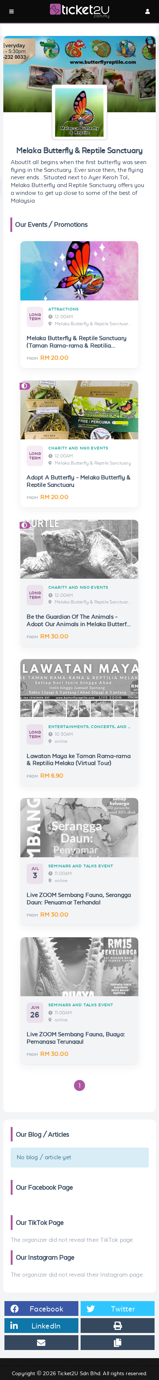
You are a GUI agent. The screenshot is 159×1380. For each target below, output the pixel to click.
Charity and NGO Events (78, 448)
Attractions (63, 309)
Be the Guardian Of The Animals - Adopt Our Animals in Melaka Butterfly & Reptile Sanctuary (79, 624)
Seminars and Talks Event (80, 866)
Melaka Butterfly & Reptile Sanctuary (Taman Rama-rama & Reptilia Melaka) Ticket (76, 345)
